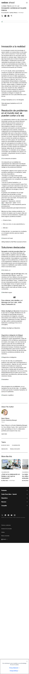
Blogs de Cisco (5, 445)
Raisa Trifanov (14, 12)
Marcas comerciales (5, 535)
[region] (14, 666)
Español (4, 539)
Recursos (3, 502)
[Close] (27, 661)
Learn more (4, 434)
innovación (4, 449)
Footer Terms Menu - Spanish (9, 494)
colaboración (16, 445)
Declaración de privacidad (6, 528)
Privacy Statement (13, 667)
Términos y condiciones (6, 525)
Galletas (3, 532)
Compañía (4, 505)
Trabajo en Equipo (15, 449)
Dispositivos (4, 498)
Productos (4, 490)
